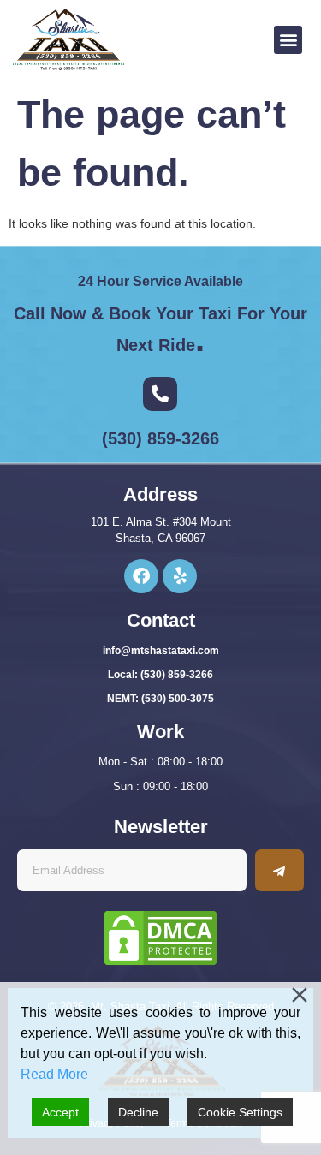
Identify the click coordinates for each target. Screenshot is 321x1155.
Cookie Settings (240, 1112)
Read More (54, 1074)
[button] (288, 40)
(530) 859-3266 (160, 438)
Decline (138, 1112)
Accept (60, 1112)
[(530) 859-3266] (160, 394)
